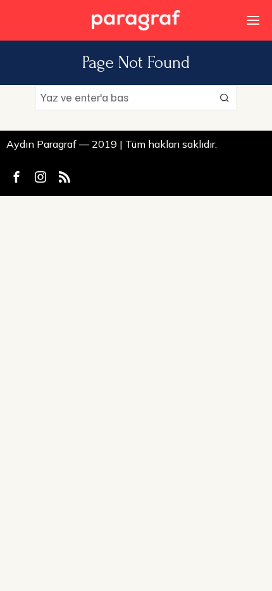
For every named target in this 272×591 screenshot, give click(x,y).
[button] (224, 97)
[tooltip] (16, 177)
